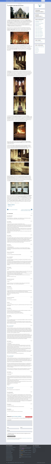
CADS (38, 462)
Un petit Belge (11, 325)
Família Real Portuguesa (38, 41)
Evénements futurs (12, 462)
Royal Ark (36, 52)
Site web (8, 430)
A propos (23, 462)
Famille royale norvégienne (39, 35)
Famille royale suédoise (38, 36)
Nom (8, 427)
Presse (18, 462)
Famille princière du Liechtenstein (10, 449)
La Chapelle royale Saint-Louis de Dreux (15, 5)
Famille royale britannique (39, 28)
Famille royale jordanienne (9, 457)
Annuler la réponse (29, 416)
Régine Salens (11, 204)
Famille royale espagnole (38, 31)
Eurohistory (34, 448)
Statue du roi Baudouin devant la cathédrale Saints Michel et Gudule (26, 210)
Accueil (8, 462)
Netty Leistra (37, 49)
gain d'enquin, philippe (16, 416)
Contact (20, 462)
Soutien (16, 462)
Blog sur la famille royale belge (39, 46)
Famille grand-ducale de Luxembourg (10, 447)
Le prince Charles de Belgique (12, 209)
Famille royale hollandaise (39, 32)
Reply (31, 215)
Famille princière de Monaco (39, 23)
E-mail (21, 427)
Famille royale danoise (38, 29)
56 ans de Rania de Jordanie (27, 447)
